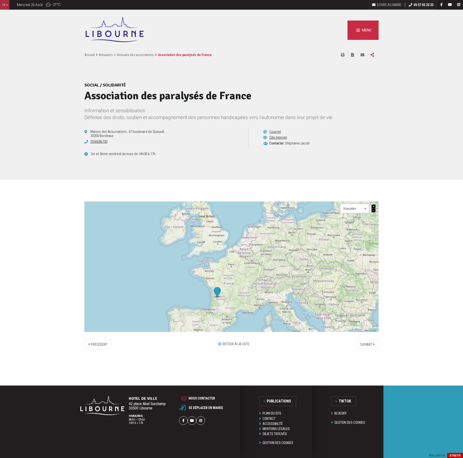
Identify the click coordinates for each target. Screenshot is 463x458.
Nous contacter (202, 398)
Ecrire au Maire (389, 5)
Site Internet (278, 137)
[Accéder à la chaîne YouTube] (450, 4)
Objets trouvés (275, 434)
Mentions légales (276, 429)
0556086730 (98, 141)
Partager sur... (372, 54)
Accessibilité (273, 424)
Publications (279, 401)
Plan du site (272, 413)
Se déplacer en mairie (206, 408)
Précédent (99, 344)
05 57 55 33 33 (423, 5)
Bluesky (340, 413)
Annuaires (106, 55)
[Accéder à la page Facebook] (441, 4)
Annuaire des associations (135, 55)
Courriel (275, 131)
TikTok (345, 401)
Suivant (366, 344)
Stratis (455, 455)
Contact (269, 419)
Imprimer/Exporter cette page (342, 54)
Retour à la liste (236, 344)
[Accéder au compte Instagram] (458, 4)
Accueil (89, 55)
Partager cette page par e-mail (362, 54)
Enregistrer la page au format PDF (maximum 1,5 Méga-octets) (352, 54)
